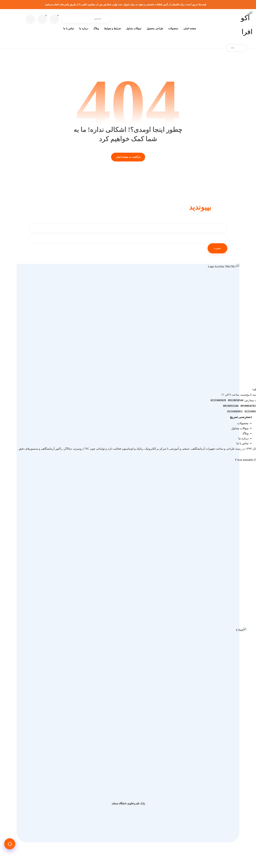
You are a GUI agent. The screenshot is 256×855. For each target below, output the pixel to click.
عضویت (217, 248)
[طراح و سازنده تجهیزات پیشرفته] (246, 25)
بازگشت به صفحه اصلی (128, 157)
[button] (42, 19)
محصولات (243, 423)
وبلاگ (245, 433)
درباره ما (243, 438)
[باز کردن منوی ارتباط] (9, 843)
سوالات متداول (240, 428)
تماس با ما (242, 443)
